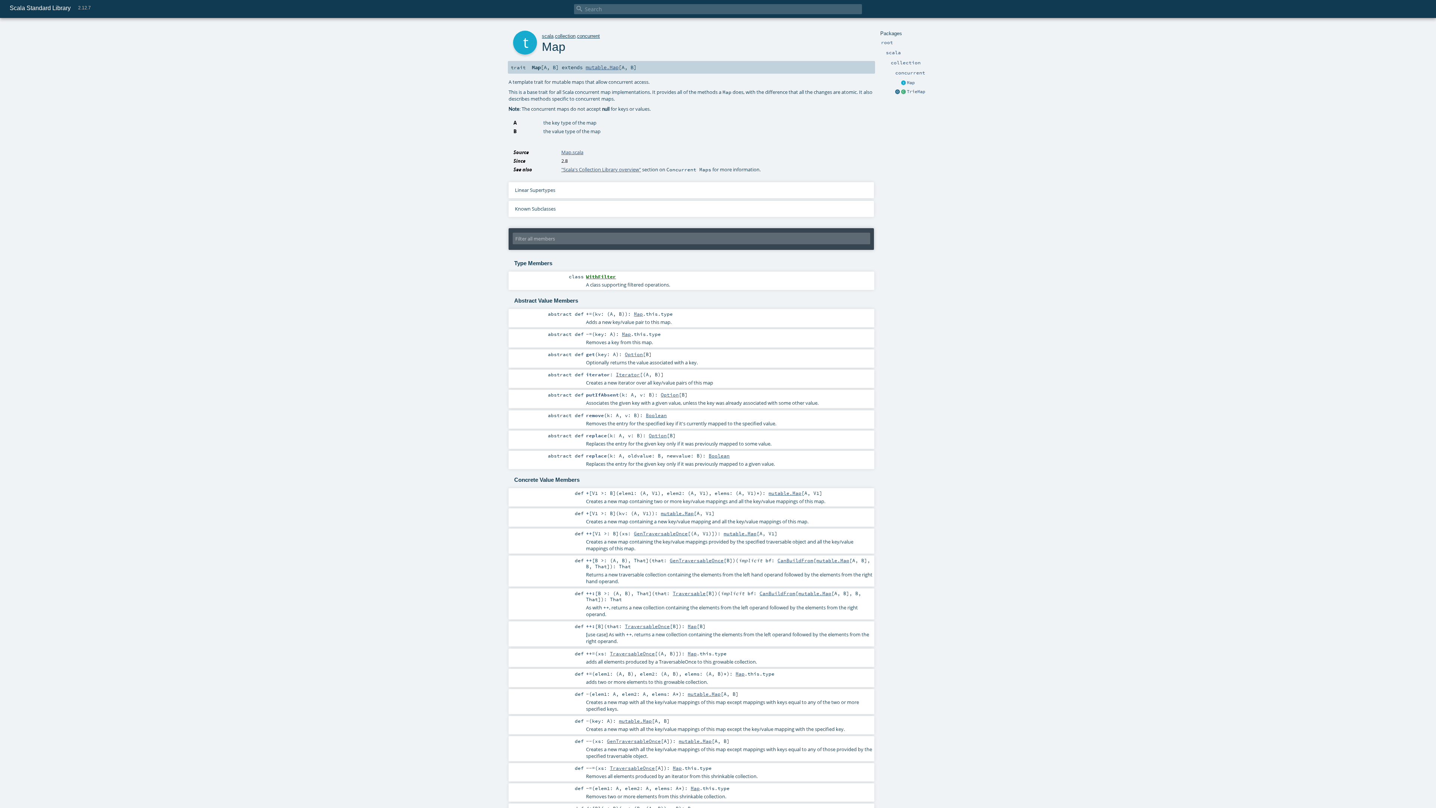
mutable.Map (602, 67)
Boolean (656, 415)
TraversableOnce (647, 626)
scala (547, 36)
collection (565, 36)
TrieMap (916, 91)
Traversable (689, 593)
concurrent (588, 36)
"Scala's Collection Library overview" (601, 169)
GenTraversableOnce (661, 533)
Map (911, 82)
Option (634, 354)
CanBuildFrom (795, 560)
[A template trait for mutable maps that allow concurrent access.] (903, 83)
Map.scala (572, 152)
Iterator (628, 374)
